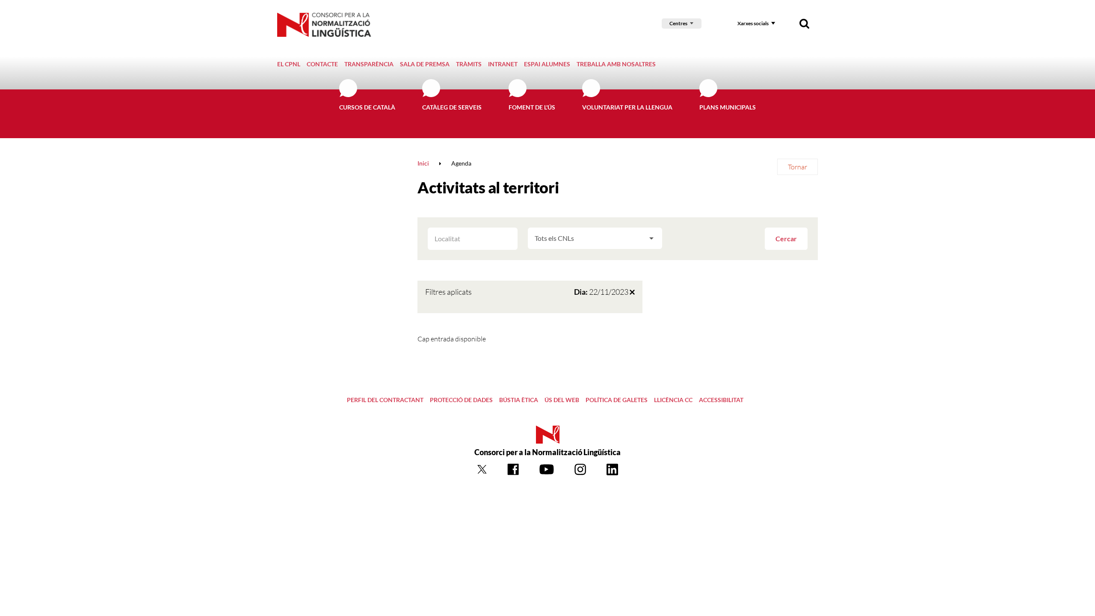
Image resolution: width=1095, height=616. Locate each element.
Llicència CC (673, 399)
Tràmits (469, 64)
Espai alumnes (547, 64)
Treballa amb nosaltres (616, 64)
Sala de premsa (425, 64)
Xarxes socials (753, 23)
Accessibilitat (721, 399)
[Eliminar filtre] (632, 291)
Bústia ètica (518, 399)
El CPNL (288, 64)
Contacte (322, 64)
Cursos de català (367, 107)
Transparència (369, 64)
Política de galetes (617, 399)
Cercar (786, 238)
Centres (678, 23)
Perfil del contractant (385, 399)
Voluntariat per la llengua (627, 107)
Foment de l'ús (532, 107)
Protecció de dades (461, 399)
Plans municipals (727, 107)
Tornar (797, 167)
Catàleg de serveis (452, 107)
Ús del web (562, 399)
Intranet (503, 64)
